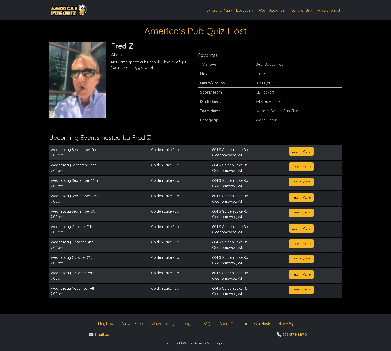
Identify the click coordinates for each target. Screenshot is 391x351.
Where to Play (218, 10)
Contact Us (300, 10)
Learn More (301, 151)
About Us (276, 10)
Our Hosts (262, 323)
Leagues (243, 10)
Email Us (101, 334)
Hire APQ (285, 323)
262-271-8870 (294, 334)
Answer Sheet (329, 10)
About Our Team (233, 323)
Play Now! (106, 323)
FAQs (261, 10)
